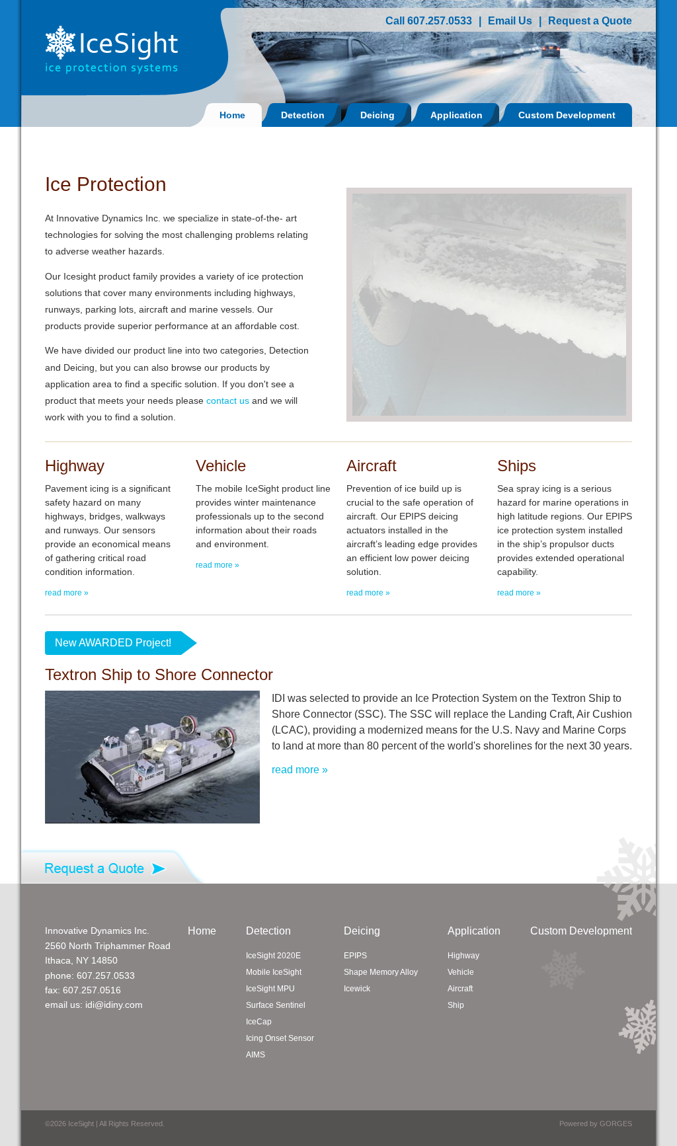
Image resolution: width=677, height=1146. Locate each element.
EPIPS (355, 955)
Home (232, 115)
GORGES (616, 1123)
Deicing (377, 115)
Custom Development (567, 115)
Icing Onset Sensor (280, 1038)
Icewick (357, 988)
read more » (67, 592)
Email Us (510, 20)
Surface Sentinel (275, 1005)
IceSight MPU (270, 988)
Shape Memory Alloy (381, 972)
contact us (227, 400)
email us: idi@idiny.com (94, 1004)
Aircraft (460, 988)
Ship (456, 1005)
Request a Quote (590, 20)
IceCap (259, 1021)
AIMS (255, 1054)
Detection (303, 115)
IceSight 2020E (273, 955)
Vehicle (461, 972)
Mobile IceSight (273, 972)
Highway (463, 955)
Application (456, 115)
